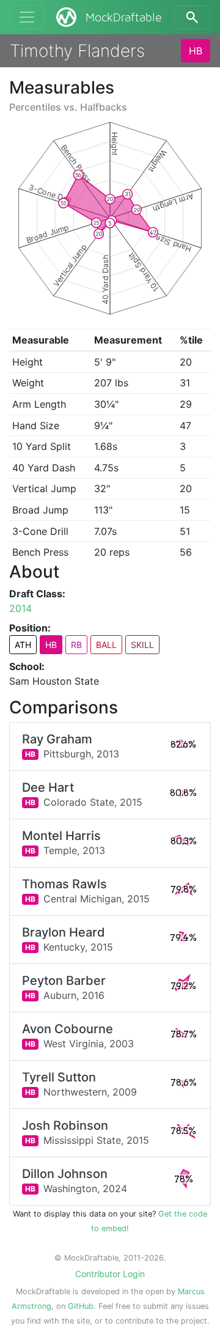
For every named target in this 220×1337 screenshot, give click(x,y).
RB (76, 644)
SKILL (142, 644)
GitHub (81, 1306)
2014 (20, 608)
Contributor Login (110, 1274)
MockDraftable (124, 18)
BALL (106, 644)
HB (195, 51)
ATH (23, 644)
